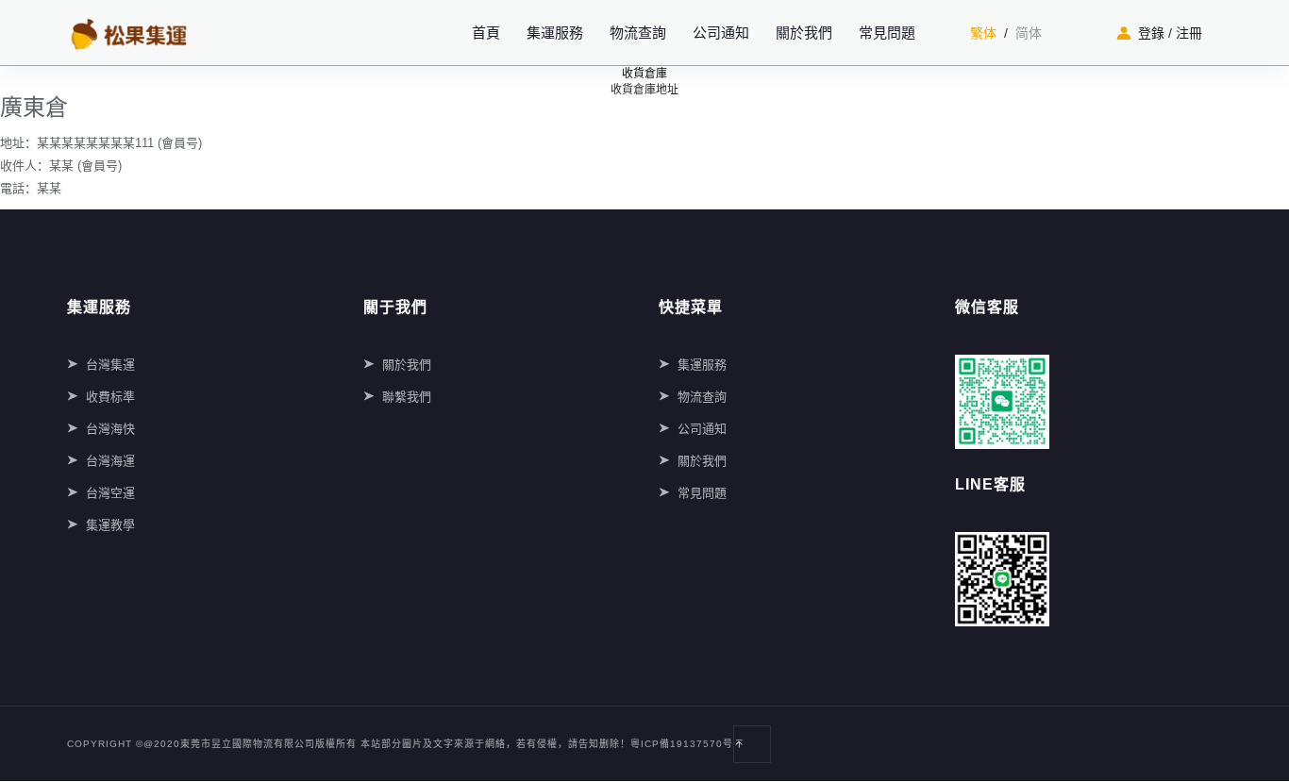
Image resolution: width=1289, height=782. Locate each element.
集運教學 (110, 525)
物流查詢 (638, 33)
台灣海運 (110, 461)
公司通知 (721, 33)
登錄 (1151, 33)
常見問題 (887, 33)
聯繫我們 (406, 397)
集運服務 (555, 33)
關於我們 (804, 33)
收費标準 (110, 397)
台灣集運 (110, 365)
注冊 (1189, 33)
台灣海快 (110, 429)
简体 (1028, 33)
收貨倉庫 (644, 73)
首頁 (486, 33)
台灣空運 (110, 493)
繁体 (983, 33)
